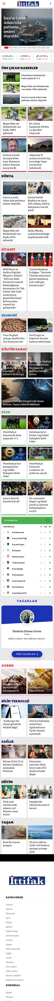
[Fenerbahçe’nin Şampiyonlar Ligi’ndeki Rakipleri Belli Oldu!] (13, 454)
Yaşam (9, 944)
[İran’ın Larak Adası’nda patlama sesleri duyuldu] (11, 103)
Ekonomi (10, 913)
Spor (8, 918)
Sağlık (8, 953)
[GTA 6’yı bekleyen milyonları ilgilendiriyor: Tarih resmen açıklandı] (40, 711)
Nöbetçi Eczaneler (15, 980)
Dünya (9, 922)
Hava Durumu (12, 936)
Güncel (9, 905)
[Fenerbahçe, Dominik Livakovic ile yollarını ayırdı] (40, 454)
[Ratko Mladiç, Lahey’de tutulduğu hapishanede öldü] (39, 221)
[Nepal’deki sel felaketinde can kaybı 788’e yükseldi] (11, 92)
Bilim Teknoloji (13, 949)
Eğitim (9, 927)
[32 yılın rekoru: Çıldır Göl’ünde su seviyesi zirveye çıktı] (40, 832)
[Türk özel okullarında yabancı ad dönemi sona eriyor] (13, 792)
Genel (9, 958)
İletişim (9, 997)
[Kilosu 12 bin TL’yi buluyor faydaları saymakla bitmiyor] (13, 752)
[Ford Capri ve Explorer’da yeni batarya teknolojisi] (40, 325)
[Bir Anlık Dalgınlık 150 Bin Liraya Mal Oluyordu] (40, 114)
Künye (9, 992)
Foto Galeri (11, 967)
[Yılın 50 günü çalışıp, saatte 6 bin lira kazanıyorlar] (13, 325)
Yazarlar (10, 962)
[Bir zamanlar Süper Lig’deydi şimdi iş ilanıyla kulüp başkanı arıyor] (40, 488)
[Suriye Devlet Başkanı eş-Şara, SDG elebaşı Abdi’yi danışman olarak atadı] (39, 187)
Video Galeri (12, 971)
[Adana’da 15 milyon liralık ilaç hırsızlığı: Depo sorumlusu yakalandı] (40, 145)
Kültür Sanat (12, 931)
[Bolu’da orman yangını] (13, 832)
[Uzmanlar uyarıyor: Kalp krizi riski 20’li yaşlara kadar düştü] (40, 752)
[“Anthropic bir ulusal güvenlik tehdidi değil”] (13, 711)
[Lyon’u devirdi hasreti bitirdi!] (13, 488)
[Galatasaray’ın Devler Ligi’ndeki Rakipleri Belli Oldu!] (40, 422)
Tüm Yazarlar (25, 654)
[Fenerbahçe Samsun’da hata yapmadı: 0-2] (11, 81)
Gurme (9, 940)
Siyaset (9, 909)
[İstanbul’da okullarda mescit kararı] (40, 792)
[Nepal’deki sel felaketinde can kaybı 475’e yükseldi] (14, 221)
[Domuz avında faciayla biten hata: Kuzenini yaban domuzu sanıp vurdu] (13, 145)
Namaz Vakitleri (13, 975)
